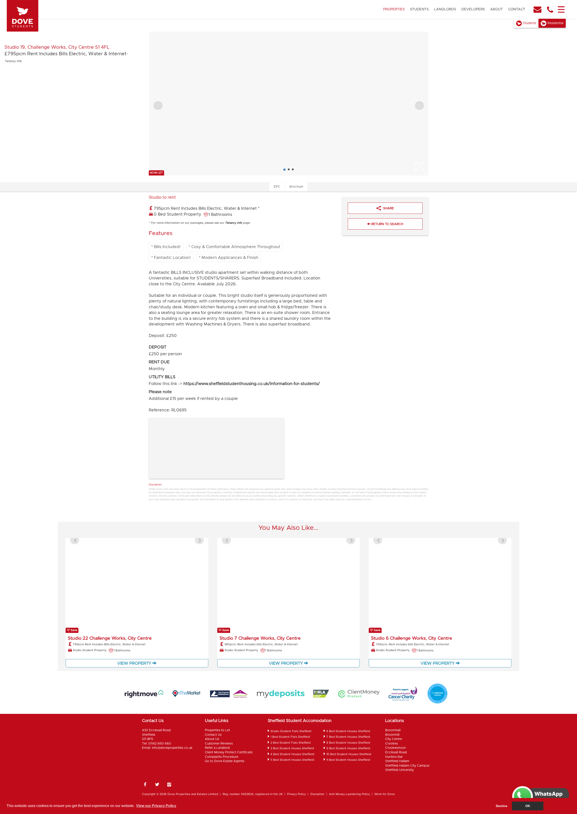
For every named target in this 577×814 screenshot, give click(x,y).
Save (73, 630)
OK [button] (527, 806)
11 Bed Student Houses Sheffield (348, 760)
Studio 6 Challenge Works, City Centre (411, 638)
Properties (394, 9)
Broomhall (393, 730)
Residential (555, 23)
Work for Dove (384, 794)
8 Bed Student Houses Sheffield (348, 742)
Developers (473, 9)
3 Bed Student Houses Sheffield (292, 748)
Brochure (296, 186)
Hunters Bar (394, 757)
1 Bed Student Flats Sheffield (290, 737)
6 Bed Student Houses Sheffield (348, 731)
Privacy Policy (296, 794)
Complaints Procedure (221, 757)
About (496, 9)
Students (419, 9)
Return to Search (386, 224)
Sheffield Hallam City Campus (407, 765)
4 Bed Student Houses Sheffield (292, 754)
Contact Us (213, 734)
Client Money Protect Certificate (228, 752)
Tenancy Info (13, 61)
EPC (277, 186)
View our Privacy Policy (156, 806)
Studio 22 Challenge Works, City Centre (110, 638)
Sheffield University (399, 770)
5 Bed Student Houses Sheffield (292, 760)
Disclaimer (317, 794)
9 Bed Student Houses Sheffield (348, 748)
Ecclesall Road (396, 752)
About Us (212, 739)
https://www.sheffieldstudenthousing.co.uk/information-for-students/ (251, 384)
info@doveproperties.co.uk (172, 747)
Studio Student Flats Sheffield (290, 731)
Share (388, 208)
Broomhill (392, 734)
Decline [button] (501, 806)
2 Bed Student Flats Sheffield (290, 742)
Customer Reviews (219, 743)
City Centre (393, 739)
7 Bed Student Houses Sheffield (348, 737)
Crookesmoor (395, 747)
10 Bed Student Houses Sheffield (348, 754)
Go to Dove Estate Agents (224, 761)
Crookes (391, 743)
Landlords (445, 9)
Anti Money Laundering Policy (349, 794)
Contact (516, 9)
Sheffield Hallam (397, 761)
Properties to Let (217, 730)
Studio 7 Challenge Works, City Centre (260, 638)
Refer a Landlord (217, 747)
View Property (134, 664)
